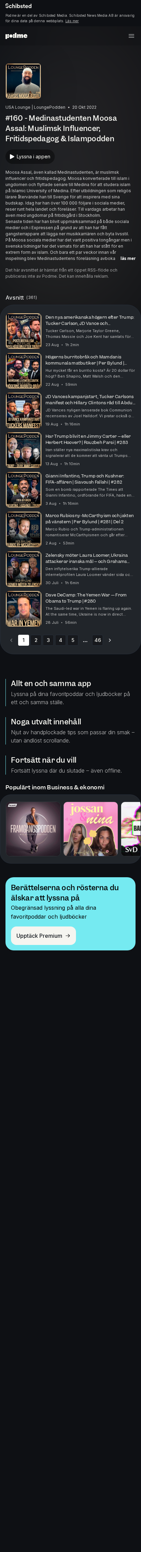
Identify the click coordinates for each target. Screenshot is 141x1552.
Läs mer (72, 21)
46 (97, 640)
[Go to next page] (109, 640)
